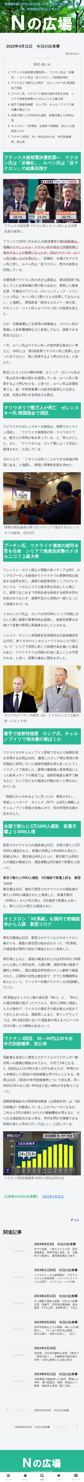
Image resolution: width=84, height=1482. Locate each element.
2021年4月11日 (53, 1196)
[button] (75, 865)
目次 (37, 64)
